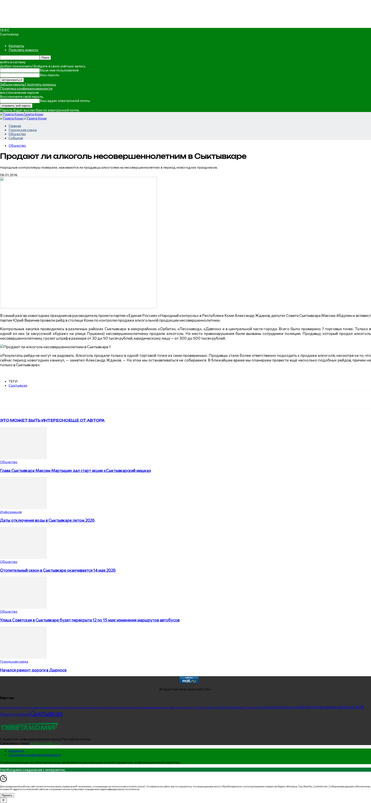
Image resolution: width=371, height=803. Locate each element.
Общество (17, 134)
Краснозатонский (129, 707)
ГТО (195, 707)
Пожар (180, 707)
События (16, 138)
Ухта (15, 714)
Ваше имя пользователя (59, 70)
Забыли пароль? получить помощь (28, 84)
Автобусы (308, 707)
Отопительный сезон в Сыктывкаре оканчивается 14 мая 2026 (58, 570)
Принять (7, 795)
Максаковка (100, 707)
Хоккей (54, 707)
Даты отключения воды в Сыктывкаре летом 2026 (47, 520)
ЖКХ (359, 707)
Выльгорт (18, 707)
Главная (15, 126)
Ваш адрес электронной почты (65, 100)
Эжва (24, 714)
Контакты (16, 46)
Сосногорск (254, 707)
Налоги (212, 707)
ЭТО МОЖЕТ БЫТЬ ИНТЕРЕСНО (34, 420)
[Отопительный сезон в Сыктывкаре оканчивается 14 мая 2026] (23, 557)
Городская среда (23, 130)
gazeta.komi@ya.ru (45, 743)
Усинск (113, 707)
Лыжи (5, 714)
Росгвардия (6, 707)
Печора (269, 707)
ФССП (280, 707)
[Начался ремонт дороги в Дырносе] (23, 657)
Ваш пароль (49, 75)
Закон (74, 707)
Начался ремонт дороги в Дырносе (33, 669)
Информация (11, 512)
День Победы (85, 707)
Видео (202, 707)
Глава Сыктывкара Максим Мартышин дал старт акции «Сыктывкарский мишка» (75, 470)
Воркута (292, 707)
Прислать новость (23, 50)
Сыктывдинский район (155, 707)
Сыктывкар (18, 385)
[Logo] (12, 118)
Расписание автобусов (336, 707)
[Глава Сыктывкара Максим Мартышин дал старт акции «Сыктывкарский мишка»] (23, 458)
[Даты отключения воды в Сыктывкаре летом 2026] (23, 508)
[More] (89, 399)
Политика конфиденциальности (26, 88)
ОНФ (188, 707)
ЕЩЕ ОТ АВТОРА (86, 420)
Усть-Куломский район (36, 707)
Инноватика (236, 707)
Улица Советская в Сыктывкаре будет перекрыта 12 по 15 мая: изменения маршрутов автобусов (89, 619)
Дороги (222, 707)
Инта (172, 707)
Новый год (64, 707)
